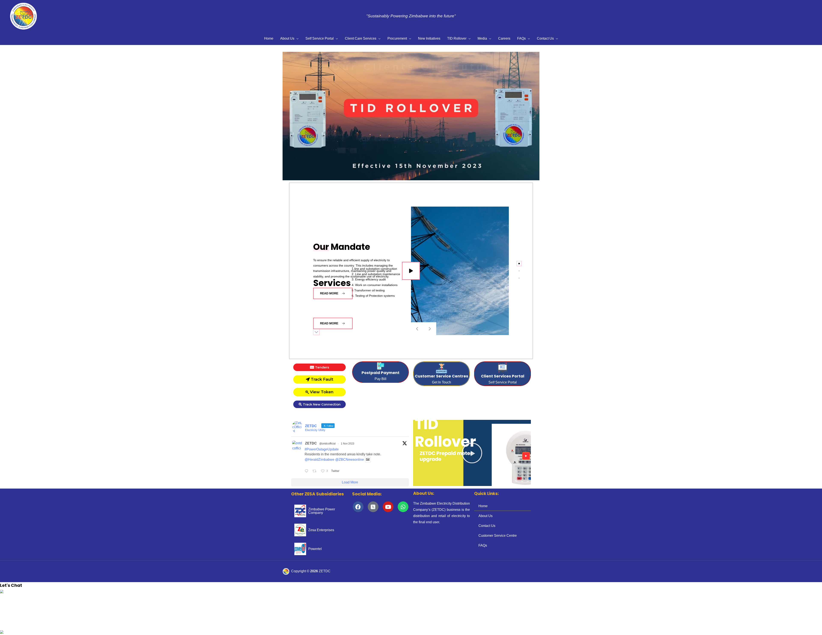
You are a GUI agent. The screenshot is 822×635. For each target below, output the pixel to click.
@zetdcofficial (327, 443)
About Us (287, 38)
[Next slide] (429, 328)
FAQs (521, 38)
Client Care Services (360, 38)
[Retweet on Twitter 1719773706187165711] (315, 471)
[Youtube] (388, 506)
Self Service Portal (319, 38)
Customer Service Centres (441, 376)
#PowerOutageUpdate (322, 449)
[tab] (519, 263)
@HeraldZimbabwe (319, 459)
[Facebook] (358, 506)
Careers (504, 38)
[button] (6, 116)
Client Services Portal (502, 376)
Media (482, 38)
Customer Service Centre (497, 535)
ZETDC (311, 443)
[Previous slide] (417, 328)
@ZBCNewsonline (349, 459)
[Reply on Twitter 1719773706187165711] (307, 471)
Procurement (397, 38)
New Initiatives (429, 38)
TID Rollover (456, 38)
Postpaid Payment (380, 372)
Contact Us (545, 38)
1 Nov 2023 (347, 443)
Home (268, 38)
